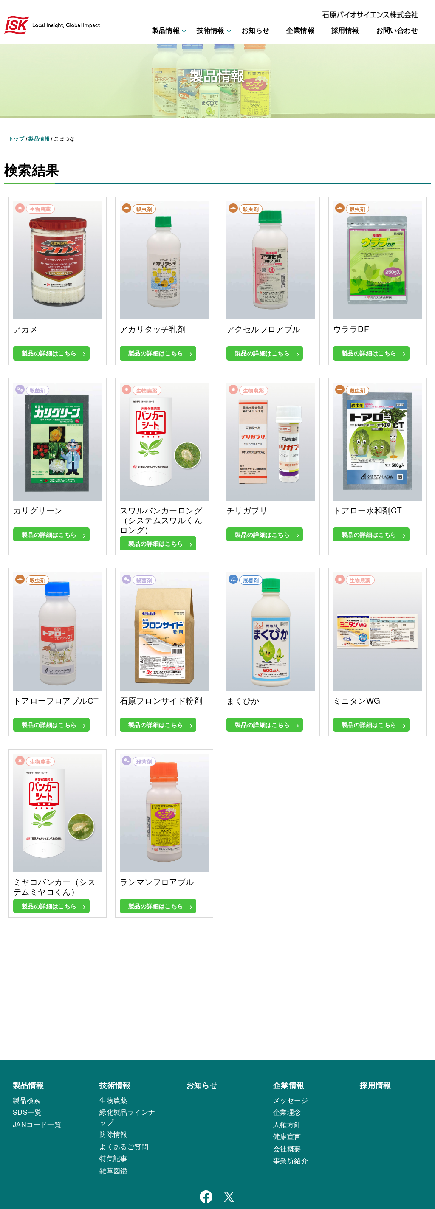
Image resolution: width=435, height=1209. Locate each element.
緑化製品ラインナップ (127, 1117)
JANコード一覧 (37, 1124)
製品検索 (27, 1100)
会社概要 (287, 1148)
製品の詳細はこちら (49, 353)
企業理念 (287, 1112)
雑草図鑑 (113, 1170)
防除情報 (113, 1134)
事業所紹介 (290, 1160)
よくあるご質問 (123, 1146)
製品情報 (28, 1084)
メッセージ (290, 1100)
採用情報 (345, 30)
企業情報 (300, 30)
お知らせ (256, 30)
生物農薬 (113, 1100)
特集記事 (113, 1158)
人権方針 (287, 1124)
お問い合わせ (397, 30)
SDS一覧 (27, 1112)
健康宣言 (287, 1136)
